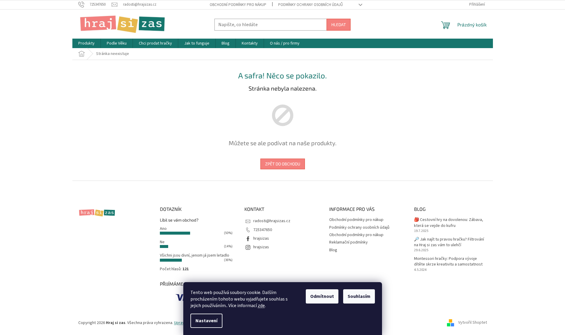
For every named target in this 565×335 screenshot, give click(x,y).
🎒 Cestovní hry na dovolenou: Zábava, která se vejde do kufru (448, 222)
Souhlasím (359, 296)
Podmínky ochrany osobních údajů (310, 4)
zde (261, 305)
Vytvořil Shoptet (472, 323)
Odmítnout (322, 296)
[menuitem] (86, 43)
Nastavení (206, 320)
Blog (333, 250)
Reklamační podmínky (348, 242)
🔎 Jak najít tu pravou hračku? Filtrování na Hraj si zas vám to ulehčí (449, 242)
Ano (163, 229)
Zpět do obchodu (282, 163)
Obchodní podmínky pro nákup (238, 4)
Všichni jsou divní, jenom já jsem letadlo (194, 255)
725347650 (262, 230)
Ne (162, 242)
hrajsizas (261, 238)
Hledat (338, 24)
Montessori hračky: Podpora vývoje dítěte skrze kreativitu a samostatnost (448, 261)
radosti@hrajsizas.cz (271, 221)
